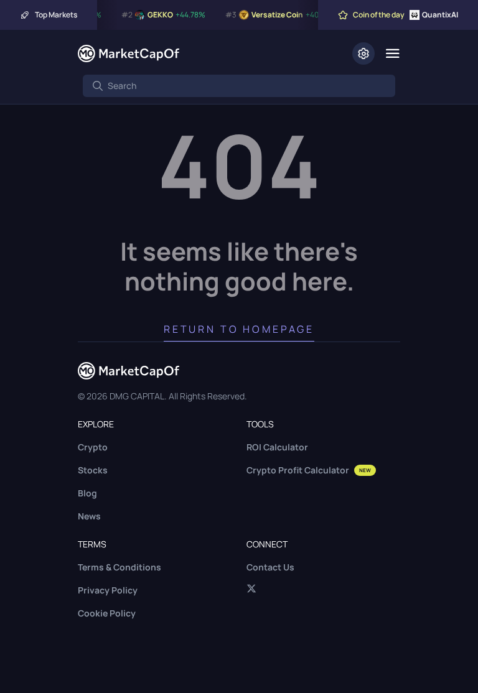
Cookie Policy (107, 613)
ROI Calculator (277, 447)
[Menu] (392, 53)
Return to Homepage (239, 329)
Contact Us (270, 567)
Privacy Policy (108, 590)
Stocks (93, 470)
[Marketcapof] (128, 53)
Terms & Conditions (119, 567)
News (89, 516)
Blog (87, 493)
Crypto (93, 447)
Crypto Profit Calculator (308, 470)
